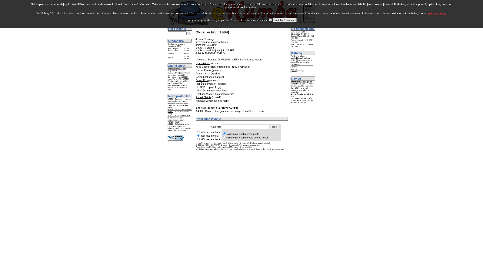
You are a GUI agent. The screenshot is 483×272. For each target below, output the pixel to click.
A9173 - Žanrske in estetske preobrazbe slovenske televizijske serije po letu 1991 (180, 102)
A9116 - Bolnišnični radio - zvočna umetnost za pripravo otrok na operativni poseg (179, 127)
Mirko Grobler (296, 44)
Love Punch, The (175, 79)
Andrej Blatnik (203, 97)
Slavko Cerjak (203, 70)
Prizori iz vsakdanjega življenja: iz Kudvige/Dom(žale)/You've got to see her (179, 72)
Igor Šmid (201, 83)
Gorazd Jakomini (205, 77)
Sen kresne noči (175, 77)
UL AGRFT (202, 87)
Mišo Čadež (202, 66)
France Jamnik (297, 40)
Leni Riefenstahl (298, 32)
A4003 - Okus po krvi (207, 111)
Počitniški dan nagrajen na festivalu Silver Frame (302, 83)
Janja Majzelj (203, 73)
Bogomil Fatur (297, 36)
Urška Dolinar (203, 90)
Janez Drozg (203, 80)
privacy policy (437, 13)
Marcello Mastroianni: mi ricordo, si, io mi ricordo (178, 86)
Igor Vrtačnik (203, 63)
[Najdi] (189, 33)
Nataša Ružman (204, 100)
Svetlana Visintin (205, 94)
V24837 (171, 122)
